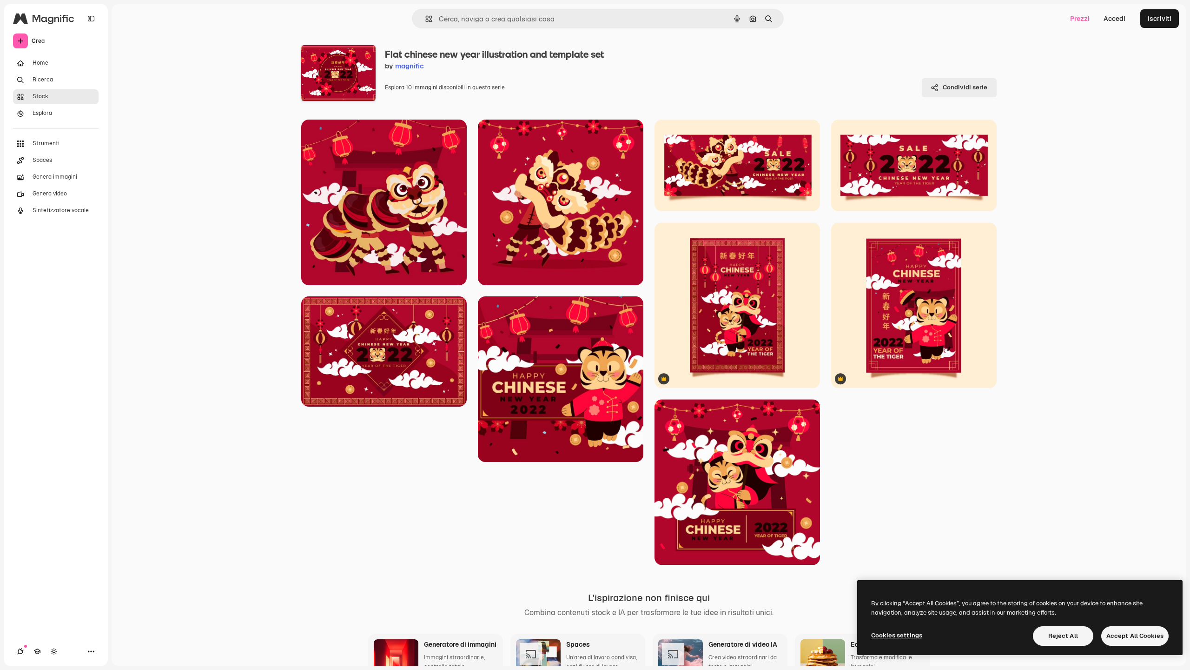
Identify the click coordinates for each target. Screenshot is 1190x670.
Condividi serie (965, 87)
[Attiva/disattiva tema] (53, 651)
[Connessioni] (20, 651)
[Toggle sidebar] (91, 18)
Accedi (1114, 18)
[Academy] (37, 651)
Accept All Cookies (1135, 636)
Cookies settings (896, 635)
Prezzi (1080, 18)
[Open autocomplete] (425, 18)
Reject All (1063, 636)
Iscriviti (1159, 18)
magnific (409, 65)
